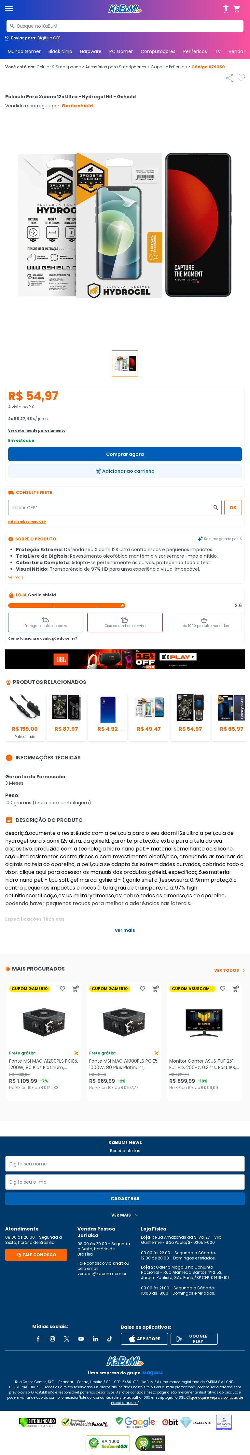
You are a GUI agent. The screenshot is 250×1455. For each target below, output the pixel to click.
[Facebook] (38, 1338)
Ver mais (15, 577)
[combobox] (125, 26)
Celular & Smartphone (60, 67)
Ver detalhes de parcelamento (36, 430)
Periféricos (195, 51)
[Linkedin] (95, 1338)
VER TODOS (226, 970)
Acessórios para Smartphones (117, 67)
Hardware (91, 51)
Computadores (158, 51)
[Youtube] (81, 1338)
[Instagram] (52, 1338)
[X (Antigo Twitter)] (67, 1338)
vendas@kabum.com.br (101, 1273)
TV (218, 51)
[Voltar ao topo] (125, 1361)
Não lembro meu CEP (27, 521)
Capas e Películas (170, 67)
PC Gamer (121, 51)
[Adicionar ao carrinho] (75, 989)
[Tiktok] (110, 1338)
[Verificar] (37, 1422)
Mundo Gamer (24, 51)
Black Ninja (60, 51)
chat (118, 1263)
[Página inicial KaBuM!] (125, 9)
